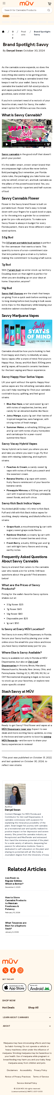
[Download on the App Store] (14, 987)
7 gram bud (13, 270)
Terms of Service (41, 1076)
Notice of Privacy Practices (18, 1076)
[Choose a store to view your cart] (49, 4)
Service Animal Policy (27, 1083)
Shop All (33, 1007)
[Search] (48, 10)
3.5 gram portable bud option (23, 242)
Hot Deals (8, 1007)
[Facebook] (13, 970)
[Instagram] (20, 970)
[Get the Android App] (40, 987)
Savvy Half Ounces (12, 293)
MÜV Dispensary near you (16, 729)
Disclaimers (12, 1070)
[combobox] (25, 10)
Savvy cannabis (10, 154)
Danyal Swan (12, 810)
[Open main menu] (4, 3)
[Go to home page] (27, 961)
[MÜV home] (27, 3)
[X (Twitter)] (5, 970)
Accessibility (26, 1070)
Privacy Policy (40, 1070)
